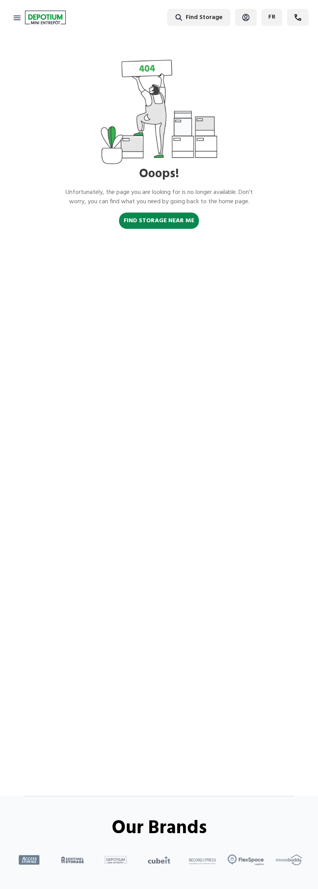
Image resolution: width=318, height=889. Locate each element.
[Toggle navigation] (17, 17)
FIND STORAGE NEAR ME (159, 221)
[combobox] (174, 17)
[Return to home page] (45, 17)
